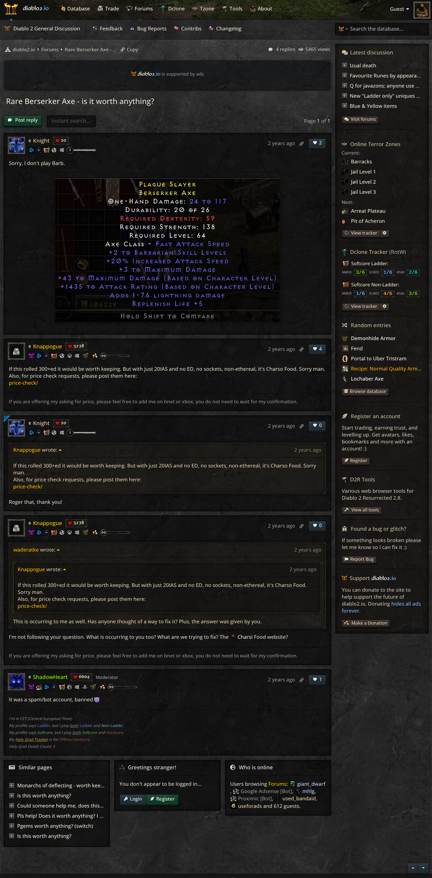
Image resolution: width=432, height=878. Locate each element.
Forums (277, 783)
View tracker (363, 233)
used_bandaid (299, 798)
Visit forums (363, 119)
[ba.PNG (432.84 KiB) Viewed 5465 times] (167, 250)
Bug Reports (151, 28)
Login (136, 799)
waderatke (26, 549)
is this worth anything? (44, 795)
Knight (41, 140)
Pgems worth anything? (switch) (55, 825)
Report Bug (361, 559)
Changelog (228, 28)
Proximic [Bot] (255, 798)
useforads (250, 805)
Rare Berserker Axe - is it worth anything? (90, 49)
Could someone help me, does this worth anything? (78, 805)
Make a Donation (369, 623)
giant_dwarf (311, 783)
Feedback (111, 28)
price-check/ (23, 382)
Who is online (256, 767)
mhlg (308, 791)
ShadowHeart (50, 676)
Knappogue (47, 346)
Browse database (368, 391)
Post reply (26, 120)
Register (165, 799)
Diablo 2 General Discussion (46, 28)
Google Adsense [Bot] (266, 791)
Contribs (191, 28)
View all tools (364, 510)
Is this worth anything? (44, 835)
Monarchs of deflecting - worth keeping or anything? (79, 785)
